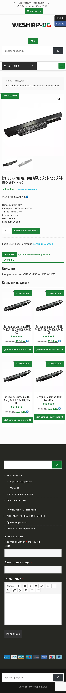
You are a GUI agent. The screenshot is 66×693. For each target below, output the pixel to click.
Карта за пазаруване (21, 481)
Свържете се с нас (16, 500)
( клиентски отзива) (26, 189)
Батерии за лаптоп (43, 243)
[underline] (36, 586)
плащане (14, 487)
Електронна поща (18, 562)
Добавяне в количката (26, 230)
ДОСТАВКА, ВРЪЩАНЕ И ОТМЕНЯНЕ (26, 515)
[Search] (58, 51)
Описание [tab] (9, 254)
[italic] (30, 586)
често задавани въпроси (20, 494)
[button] (61, 66)
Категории (13, 66)
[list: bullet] (53, 586)
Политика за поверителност (22, 528)
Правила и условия (17, 522)
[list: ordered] (48, 586)
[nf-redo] (38, 590)
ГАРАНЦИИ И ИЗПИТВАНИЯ (22, 509)
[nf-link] (14, 590)
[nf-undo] (32, 590)
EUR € (58, 17)
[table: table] (26, 590)
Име (7, 546)
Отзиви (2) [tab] (9, 259)
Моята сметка (34, 11)
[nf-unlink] (19, 590)
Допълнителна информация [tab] (34, 254)
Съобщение (14, 579)
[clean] (41, 586)
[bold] (25, 586)
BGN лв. (59, 23)
